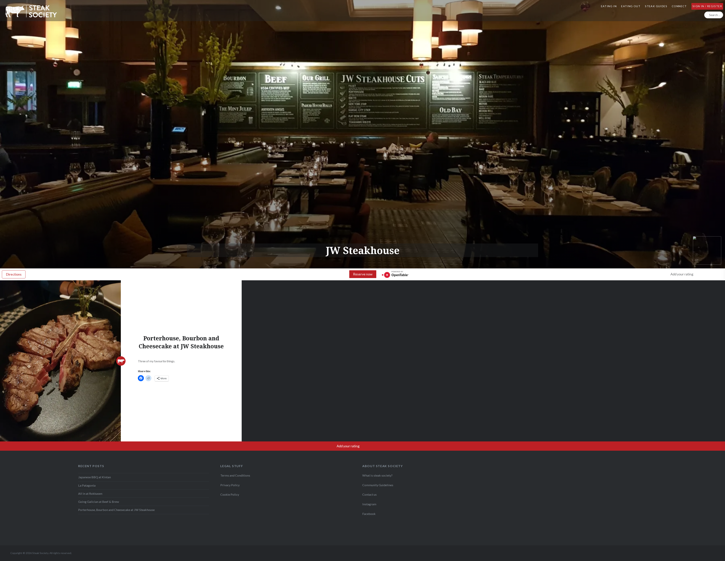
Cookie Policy (229, 494)
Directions (14, 274)
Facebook (369, 513)
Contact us (369, 494)
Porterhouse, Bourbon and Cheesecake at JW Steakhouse (116, 510)
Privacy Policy (230, 485)
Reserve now (363, 274)
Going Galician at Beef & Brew (98, 501)
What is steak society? (377, 475)
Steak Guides (656, 6)
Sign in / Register (707, 6)
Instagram (369, 504)
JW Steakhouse (363, 250)
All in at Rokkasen (90, 493)
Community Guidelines (377, 485)
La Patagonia (87, 485)
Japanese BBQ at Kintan (94, 477)
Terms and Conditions (235, 475)
